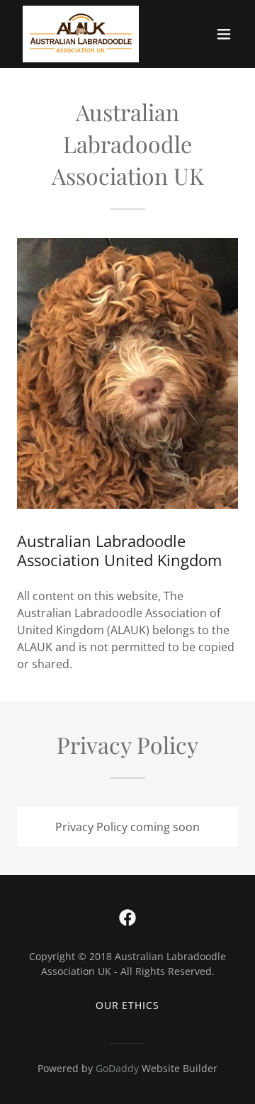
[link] (81, 34)
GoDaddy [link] (117, 1068)
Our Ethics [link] (128, 1005)
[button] (224, 34)
